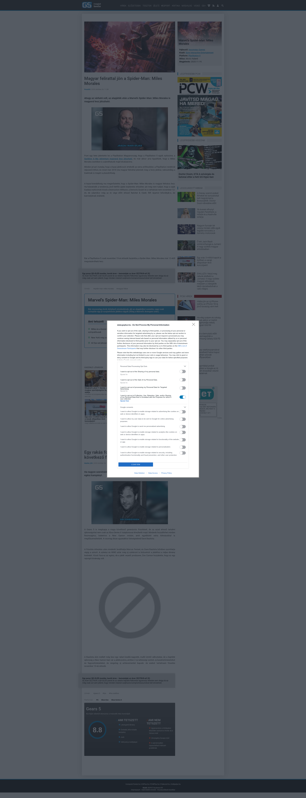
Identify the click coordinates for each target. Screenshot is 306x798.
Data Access (153, 473)
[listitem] (153, 366)
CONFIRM (135, 464)
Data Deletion (139, 473)
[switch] (183, 371)
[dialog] (153, 399)
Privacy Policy (166, 473)
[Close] (194, 325)
